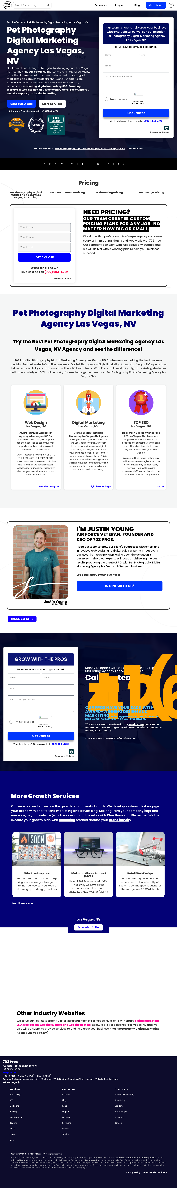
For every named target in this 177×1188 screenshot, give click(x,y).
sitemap (22, 1160)
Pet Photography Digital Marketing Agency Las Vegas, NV (90, 148)
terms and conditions (125, 1157)
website (45, 815)
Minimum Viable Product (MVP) (88, 875)
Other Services (134, 148)
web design (52, 89)
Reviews (13, 1123)
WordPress (115, 815)
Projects (120, 5)
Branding (74, 86)
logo (147, 811)
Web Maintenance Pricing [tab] (67, 192)
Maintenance (16, 1117)
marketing (30, 86)
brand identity (120, 820)
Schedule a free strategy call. (24, 111)
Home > (38, 148)
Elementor (139, 815)
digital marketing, (50, 86)
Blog (137, 5)
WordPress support (74, 89)
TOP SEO (141, 424)
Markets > (48, 148)
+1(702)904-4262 (49, 111)
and (65, 1025)
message (18, 815)
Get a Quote (156, 5)
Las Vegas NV (37, 71)
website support (17, 93)
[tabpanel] (88, 245)
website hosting (45, 93)
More (12, 1140)
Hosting (13, 1111)
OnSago (165, 132)
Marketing (14, 1106)
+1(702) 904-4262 (153, 121)
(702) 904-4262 (56, 272)
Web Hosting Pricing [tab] (109, 192)
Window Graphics (37, 873)
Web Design (36, 424)
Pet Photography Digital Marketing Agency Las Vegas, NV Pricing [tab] (26, 195)
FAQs (12, 1128)
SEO (64, 86)
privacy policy (148, 1157)
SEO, (20, 1025)
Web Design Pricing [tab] (151, 192)
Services (15, 1089)
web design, (31, 1025)
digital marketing (147, 1021)
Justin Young (136, 724)
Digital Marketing (88, 424)
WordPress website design (24, 89)
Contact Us (122, 1089)
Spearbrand (91, 1160)
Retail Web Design (140, 873)
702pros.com (10, 1072)
